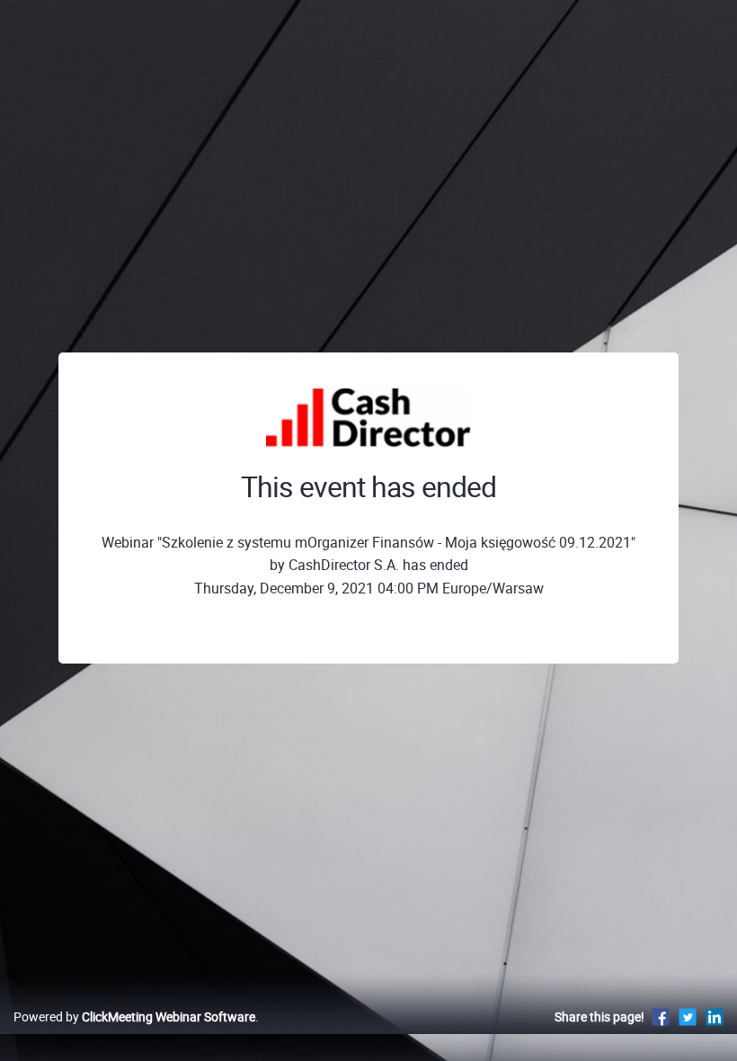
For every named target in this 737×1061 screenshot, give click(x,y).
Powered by (134, 1016)
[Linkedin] (715, 1016)
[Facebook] (661, 1016)
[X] (688, 1016)
